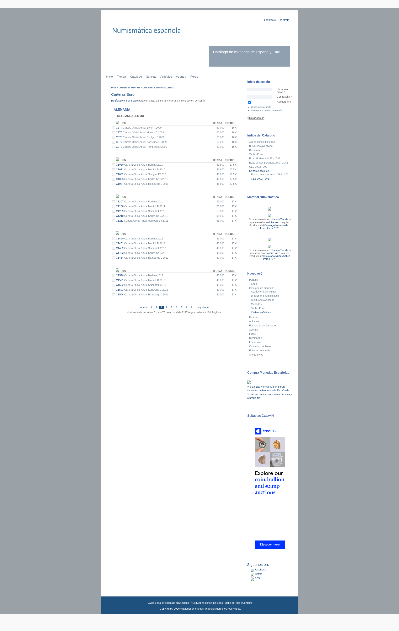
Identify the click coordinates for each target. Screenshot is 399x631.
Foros (194, 76)
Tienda (121, 76)
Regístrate (283, 20)
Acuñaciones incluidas (262, 141)
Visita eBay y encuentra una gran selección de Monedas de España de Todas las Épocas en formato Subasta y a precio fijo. (269, 392)
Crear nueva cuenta (261, 107)
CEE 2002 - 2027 (259, 166)
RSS (257, 578)
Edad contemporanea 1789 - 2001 (270, 174)
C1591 (120, 280)
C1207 (120, 201)
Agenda (181, 76)
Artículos (166, 76)
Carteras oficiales (259, 171)
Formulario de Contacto (262, 325)
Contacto (247, 602)
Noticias (151, 76)
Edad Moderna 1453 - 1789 (264, 158)
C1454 (120, 257)
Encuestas (255, 342)
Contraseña (284, 96)
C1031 (120, 169)
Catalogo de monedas (129, 88)
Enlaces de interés (259, 350)
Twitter (258, 574)
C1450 (120, 238)
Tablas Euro (256, 154)
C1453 (120, 253)
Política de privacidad (175, 602)
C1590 (120, 275)
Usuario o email (282, 91)
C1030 (120, 164)
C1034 (120, 183)
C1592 (120, 285)
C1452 (120, 248)
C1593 (120, 289)
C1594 (120, 294)
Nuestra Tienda (279, 219)
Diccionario (255, 150)
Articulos (254, 321)
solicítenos (272, 222)
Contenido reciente (260, 346)
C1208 (120, 206)
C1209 (120, 211)
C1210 (120, 215)
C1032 (120, 174)
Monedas (256, 304)
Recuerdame (284, 101)
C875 (119, 132)
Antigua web (256, 354)
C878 (119, 146)
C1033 (120, 179)
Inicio (109, 76)
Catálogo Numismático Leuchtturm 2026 (275, 227)
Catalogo (136, 76)
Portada (253, 279)
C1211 (120, 220)
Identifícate (270, 20)
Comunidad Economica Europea (158, 88)
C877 (119, 142)
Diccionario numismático (265, 295)
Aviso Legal (154, 602)
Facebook (260, 569)
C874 (119, 127)
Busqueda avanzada (261, 146)
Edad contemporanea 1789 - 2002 (268, 162)
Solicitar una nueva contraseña (266, 110)
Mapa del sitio (232, 602)
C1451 (120, 243)
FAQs (193, 602)
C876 (119, 137)
